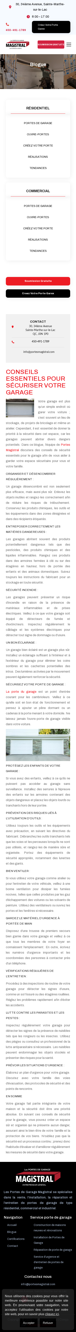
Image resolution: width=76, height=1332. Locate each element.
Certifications (16, 1239)
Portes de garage (38, 123)
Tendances (38, 168)
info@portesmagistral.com (39, 352)
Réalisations (38, 156)
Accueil (12, 1225)
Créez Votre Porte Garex (48, 27)
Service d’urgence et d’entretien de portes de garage (49, 1262)
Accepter (28, 1322)
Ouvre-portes (38, 134)
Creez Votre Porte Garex (38, 293)
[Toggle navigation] (68, 44)
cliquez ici (52, 1314)
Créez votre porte (38, 145)
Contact (12, 1246)
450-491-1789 (16, 30)
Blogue (11, 1232)
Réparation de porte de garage (53, 1249)
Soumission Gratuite (51, 44)
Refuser (48, 1322)
